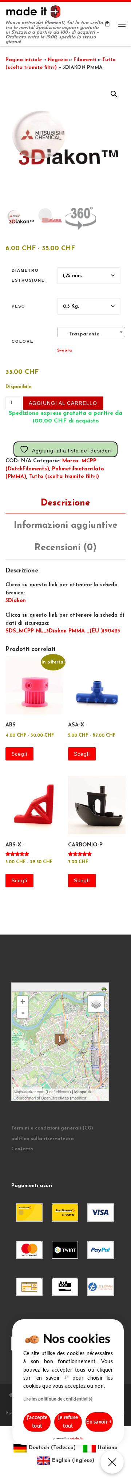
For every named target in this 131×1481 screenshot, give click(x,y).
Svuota (64, 350)
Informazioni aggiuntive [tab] (66, 525)
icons (65, 1091)
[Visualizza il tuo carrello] (107, 23)
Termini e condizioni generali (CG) (52, 1128)
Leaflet (53, 1091)
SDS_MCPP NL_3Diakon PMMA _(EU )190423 (62, 631)
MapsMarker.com (28, 1091)
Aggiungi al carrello (63, 403)
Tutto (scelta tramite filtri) (64, 477)
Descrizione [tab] (65, 503)
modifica (78, 1098)
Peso (18, 306)
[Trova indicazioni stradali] (105, 988)
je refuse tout (68, 1421)
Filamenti (85, 59)
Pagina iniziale (23, 59)
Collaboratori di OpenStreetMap (41, 1098)
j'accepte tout (37, 1421)
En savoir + (99, 1422)
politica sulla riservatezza (42, 1138)
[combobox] (91, 332)
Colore (22, 341)
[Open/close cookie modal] (112, 1462)
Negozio (58, 59)
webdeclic (76, 1438)
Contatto (22, 1149)
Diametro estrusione (28, 275)
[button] (113, 94)
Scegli (19, 754)
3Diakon (15, 601)
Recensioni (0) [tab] (65, 547)
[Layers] (96, 1004)
